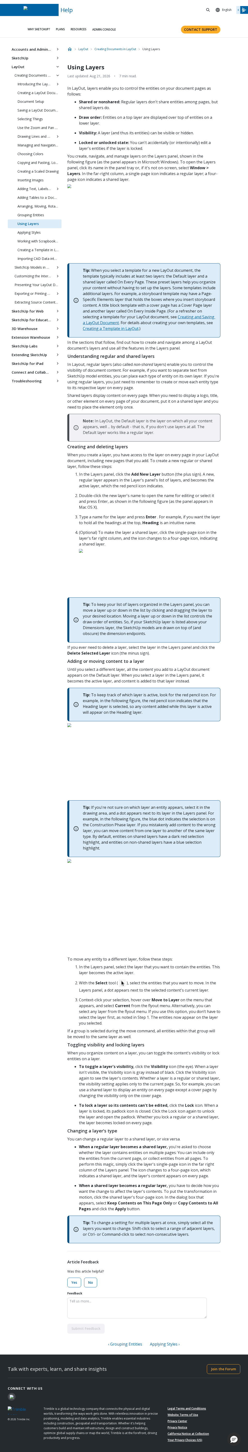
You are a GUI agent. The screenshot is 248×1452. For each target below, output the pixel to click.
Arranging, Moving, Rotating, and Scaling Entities (39, 206)
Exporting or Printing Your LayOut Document (34, 293)
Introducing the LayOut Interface (35, 84)
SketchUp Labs (25, 346)
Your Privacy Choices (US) (185, 1440)
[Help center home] (69, 49)
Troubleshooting (27, 380)
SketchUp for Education (33, 319)
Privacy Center (177, 1421)
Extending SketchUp (29, 354)
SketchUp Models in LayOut (34, 267)
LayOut (18, 66)
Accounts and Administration (33, 49)
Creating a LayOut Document (39, 92)
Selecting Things (30, 119)
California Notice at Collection (188, 1434)
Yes (74, 1282)
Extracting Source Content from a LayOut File (38, 302)
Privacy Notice (177, 1427)
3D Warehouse (25, 328)
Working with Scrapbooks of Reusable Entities (39, 241)
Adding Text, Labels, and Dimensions (35, 188)
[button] (234, 1439)
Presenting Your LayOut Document (38, 284)
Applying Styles (29, 232)
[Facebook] (12, 1397)
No (90, 1282)
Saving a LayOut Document (39, 110)
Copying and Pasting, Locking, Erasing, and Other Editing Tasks (39, 162)
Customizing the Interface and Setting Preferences (34, 276)
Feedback (74, 1293)
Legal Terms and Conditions (187, 1408)
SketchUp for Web (28, 311)
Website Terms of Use (183, 1415)
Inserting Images (30, 180)
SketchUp (20, 58)
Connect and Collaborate (33, 372)
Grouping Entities (30, 215)
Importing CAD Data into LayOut (39, 258)
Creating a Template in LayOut (39, 250)
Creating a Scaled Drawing (38, 171)
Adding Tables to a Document (39, 197)
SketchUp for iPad (27, 363)
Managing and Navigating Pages (39, 145)
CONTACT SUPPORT (200, 29)
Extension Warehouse (31, 337)
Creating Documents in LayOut (34, 75)
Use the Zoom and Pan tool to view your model (39, 127)
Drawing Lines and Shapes (35, 136)
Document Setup (30, 101)
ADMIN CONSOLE (104, 29)
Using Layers (28, 223)
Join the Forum (223, 1369)
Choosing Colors (30, 154)
